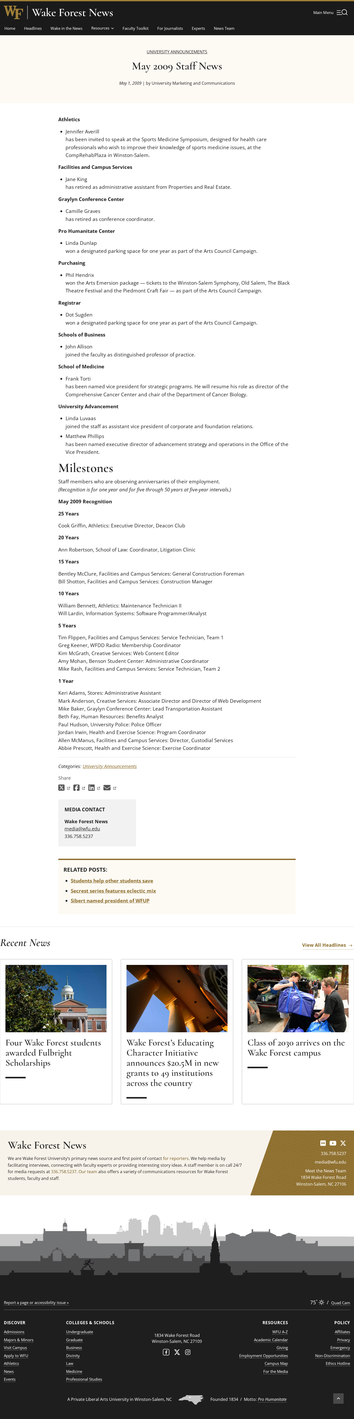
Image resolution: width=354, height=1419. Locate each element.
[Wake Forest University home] (13, 12)
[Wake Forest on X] (177, 1353)
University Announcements (177, 52)
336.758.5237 (63, 1171)
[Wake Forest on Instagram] (188, 1353)
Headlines (33, 28)
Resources (100, 28)
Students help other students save (112, 880)
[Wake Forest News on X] (343, 1143)
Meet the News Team (325, 1171)
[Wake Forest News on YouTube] (332, 1143)
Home (9, 28)
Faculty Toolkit (135, 28)
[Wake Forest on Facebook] (166, 1353)
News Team (224, 28)
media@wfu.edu (82, 829)
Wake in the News (66, 28)
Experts (198, 28)
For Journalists (170, 28)
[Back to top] (338, 1398)
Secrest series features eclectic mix (113, 890)
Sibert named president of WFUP (110, 900)
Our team (88, 1171)
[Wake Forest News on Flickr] (323, 1143)
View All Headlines (324, 945)
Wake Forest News (72, 12)
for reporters (176, 1158)
